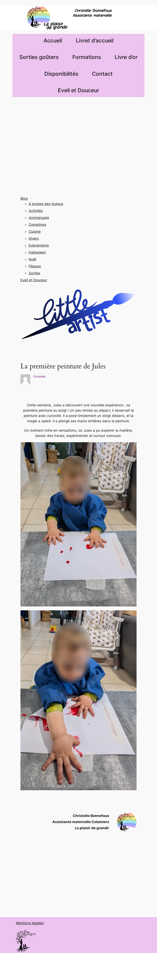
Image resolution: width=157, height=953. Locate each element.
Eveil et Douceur (33, 280)
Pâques (35, 266)
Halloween (37, 252)
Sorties (34, 273)
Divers (34, 238)
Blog (24, 198)
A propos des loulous (46, 204)
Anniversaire (39, 218)
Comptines (37, 225)
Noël (32, 259)
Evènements (39, 245)
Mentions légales (30, 923)
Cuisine (35, 231)
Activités (36, 211)
